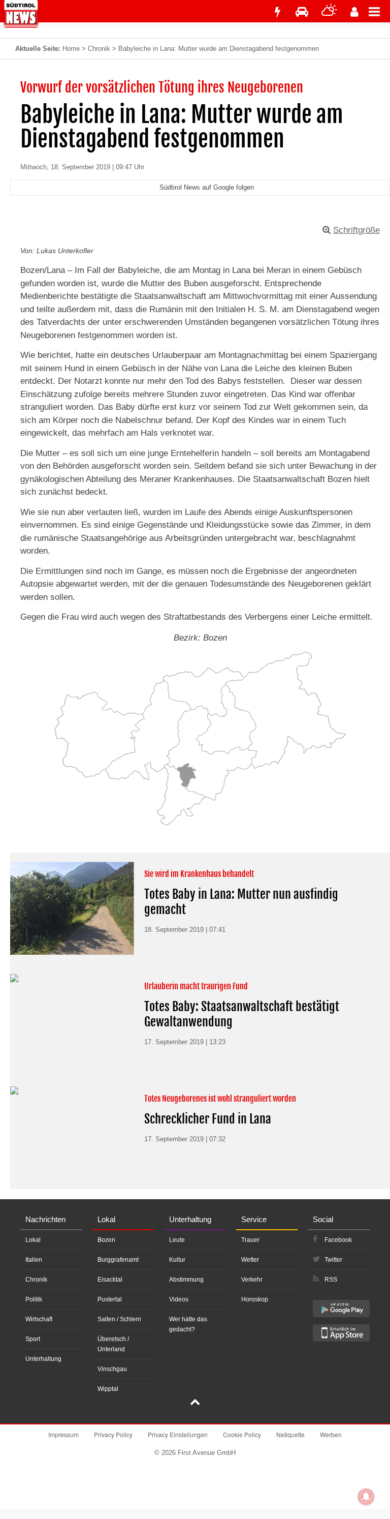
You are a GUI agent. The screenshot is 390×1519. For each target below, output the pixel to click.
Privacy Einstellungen (178, 1434)
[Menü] (379, 11)
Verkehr (252, 1279)
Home (71, 48)
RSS (330, 1279)
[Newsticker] (277, 12)
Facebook (338, 1239)
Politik (33, 1299)
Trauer (250, 1239)
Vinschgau (112, 1369)
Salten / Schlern (119, 1319)
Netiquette (290, 1434)
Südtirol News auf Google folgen (206, 187)
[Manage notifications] (366, 1496)
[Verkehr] (302, 12)
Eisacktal (110, 1279)
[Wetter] (329, 12)
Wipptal (108, 1388)
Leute (177, 1239)
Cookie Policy (242, 1434)
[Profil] (354, 12)
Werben (331, 1434)
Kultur (177, 1259)
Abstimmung (186, 1279)
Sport (32, 1339)
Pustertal (110, 1299)
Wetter (250, 1259)
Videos (178, 1299)
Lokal (33, 1239)
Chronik (99, 48)
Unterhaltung (43, 1358)
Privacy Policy (113, 1434)
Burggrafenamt (118, 1259)
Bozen (106, 1239)
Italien (33, 1259)
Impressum (63, 1434)
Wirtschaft (38, 1319)
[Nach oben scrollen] (195, 1403)
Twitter (333, 1259)
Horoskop (254, 1299)
